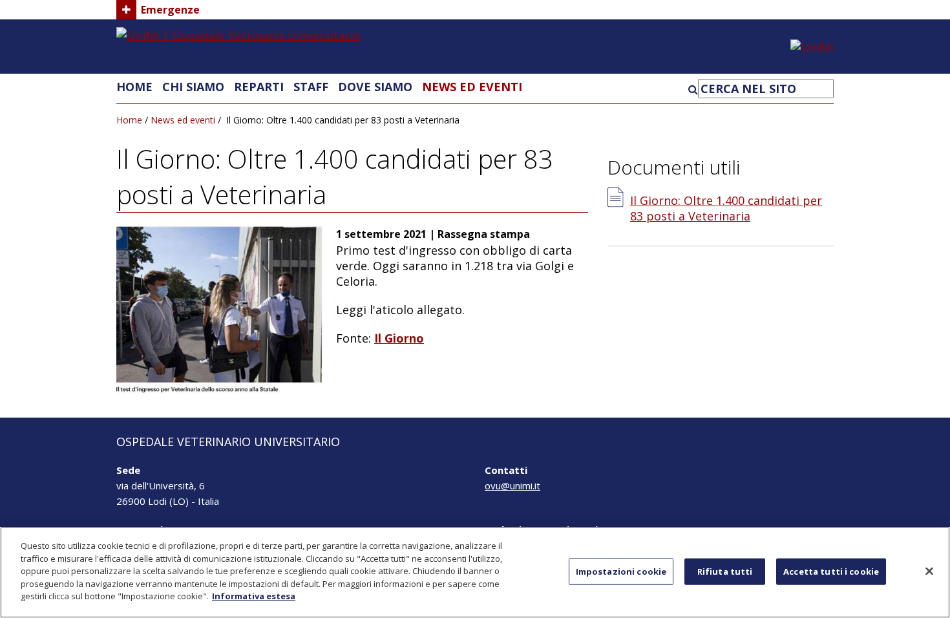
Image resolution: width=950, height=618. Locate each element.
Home (134, 86)
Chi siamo (193, 86)
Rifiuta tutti (725, 571)
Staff (310, 86)
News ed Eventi (472, 86)
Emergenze (170, 10)
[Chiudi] (929, 571)
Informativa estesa (253, 596)
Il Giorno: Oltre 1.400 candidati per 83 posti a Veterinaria (726, 208)
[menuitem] (134, 86)
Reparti (259, 86)
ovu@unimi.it (512, 485)
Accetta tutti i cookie (831, 571)
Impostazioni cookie (621, 571)
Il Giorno (399, 338)
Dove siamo (375, 86)
